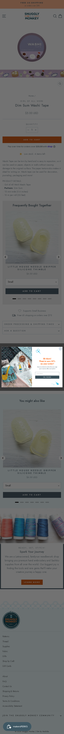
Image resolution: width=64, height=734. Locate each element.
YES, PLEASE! (47, 377)
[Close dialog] (60, 348)
